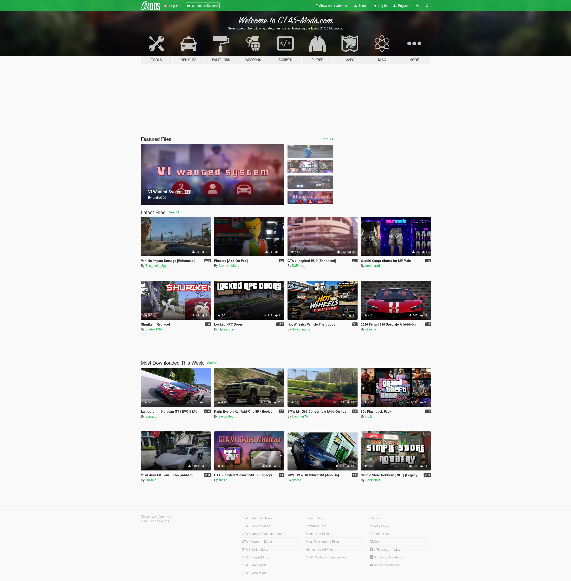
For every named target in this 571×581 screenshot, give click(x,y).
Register (403, 5)
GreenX (370, 329)
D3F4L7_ (298, 265)
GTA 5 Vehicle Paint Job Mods (263, 533)
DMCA (374, 541)
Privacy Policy (379, 526)
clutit (368, 416)
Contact (375, 518)
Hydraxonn (226, 329)
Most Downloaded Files (322, 541)
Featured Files (316, 526)
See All (328, 139)
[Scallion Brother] (310, 151)
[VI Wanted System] (310, 197)
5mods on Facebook (388, 557)
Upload (362, 5)
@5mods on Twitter (387, 549)
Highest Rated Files (319, 549)
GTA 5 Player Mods (255, 557)
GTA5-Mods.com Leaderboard (327, 557)
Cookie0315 (373, 480)
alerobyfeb (226, 416)
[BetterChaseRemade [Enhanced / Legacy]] (310, 182)
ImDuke (150, 480)
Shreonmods (301, 329)
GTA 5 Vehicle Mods (256, 526)
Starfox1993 (154, 329)
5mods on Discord (386, 565)
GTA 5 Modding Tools (257, 518)
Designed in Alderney (156, 516)
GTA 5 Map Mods (254, 565)
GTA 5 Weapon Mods (257, 541)
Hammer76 (300, 416)
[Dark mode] (417, 5)
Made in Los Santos (155, 521)
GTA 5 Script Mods (255, 549)
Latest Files (314, 518)
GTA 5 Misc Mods (254, 573)
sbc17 (223, 480)
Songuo (150, 416)
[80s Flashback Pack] (310, 166)
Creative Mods (229, 265)
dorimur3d (372, 265)
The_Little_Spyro (157, 265)
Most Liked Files (317, 533)
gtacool (297, 480)
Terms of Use (379, 533)
